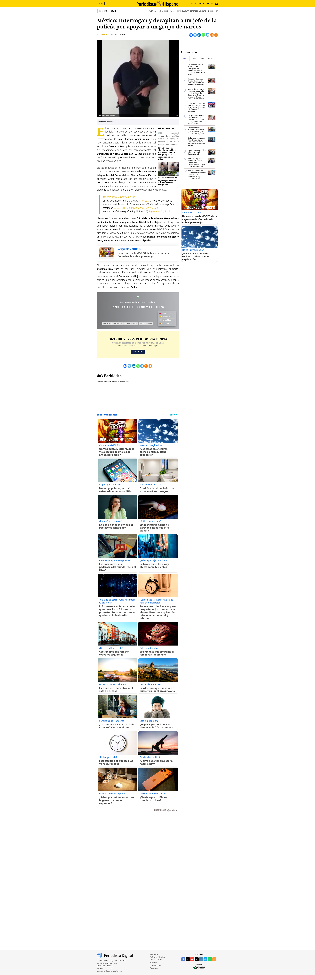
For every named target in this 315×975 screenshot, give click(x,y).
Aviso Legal (154, 954)
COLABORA (138, 352)
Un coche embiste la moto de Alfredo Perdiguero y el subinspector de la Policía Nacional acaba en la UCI (196, 69)
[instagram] (201, 959)
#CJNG (146, 201)
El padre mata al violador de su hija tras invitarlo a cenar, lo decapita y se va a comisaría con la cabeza (168, 153)
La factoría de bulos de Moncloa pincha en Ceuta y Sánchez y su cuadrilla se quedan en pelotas (196, 142)
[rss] (214, 959)
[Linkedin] (199, 35)
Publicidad (153, 962)
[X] (195, 3)
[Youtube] (200, 3)
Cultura (185, 11)
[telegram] (205, 959)
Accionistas (154, 968)
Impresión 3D (118, 324)
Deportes (194, 11)
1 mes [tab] (202, 58)
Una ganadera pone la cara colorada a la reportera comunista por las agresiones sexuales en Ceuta (196, 119)
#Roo (132, 197)
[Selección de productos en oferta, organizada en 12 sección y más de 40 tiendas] (138, 296)
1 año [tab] (210, 58)
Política (160, 11)
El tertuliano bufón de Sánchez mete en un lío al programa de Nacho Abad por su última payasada (196, 107)
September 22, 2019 (159, 211)
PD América (102, 35)
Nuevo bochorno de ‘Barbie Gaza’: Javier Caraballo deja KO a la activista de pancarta (196, 82)
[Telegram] (207, 35)
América (152, 11)
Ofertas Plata (166, 320)
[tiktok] (197, 959)
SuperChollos (166, 313)
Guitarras (107, 324)
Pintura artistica (146, 324)
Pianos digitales (131, 324)
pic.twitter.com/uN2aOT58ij (143, 208)
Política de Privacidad (157, 957)
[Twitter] (195, 35)
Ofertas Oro (165, 317)
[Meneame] (212, 35)
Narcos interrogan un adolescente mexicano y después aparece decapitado (168, 181)
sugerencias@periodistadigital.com (109, 971)
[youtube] (192, 959)
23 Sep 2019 (112, 35)
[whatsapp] (212, 3)
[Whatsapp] (203, 35)
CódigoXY (214, 11)
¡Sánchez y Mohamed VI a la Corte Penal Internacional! (197, 152)
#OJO (106, 197)
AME (216, 3)
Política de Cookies (156, 960)
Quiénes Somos (155, 965)
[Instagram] (208, 3)
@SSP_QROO (121, 208)
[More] (216, 35)
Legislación (204, 11)
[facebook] (183, 959)
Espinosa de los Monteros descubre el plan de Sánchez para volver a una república (196, 131)
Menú (101, 3)
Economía (168, 11)
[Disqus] (138, 849)
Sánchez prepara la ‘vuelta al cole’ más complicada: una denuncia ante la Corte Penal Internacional (196, 162)
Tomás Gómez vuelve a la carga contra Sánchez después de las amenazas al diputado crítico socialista (197, 174)
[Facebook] (191, 35)
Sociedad (108, 11)
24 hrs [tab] (185, 58)
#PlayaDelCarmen (119, 197)
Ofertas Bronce (167, 323)
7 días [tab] (193, 58)
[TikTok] (204, 3)
